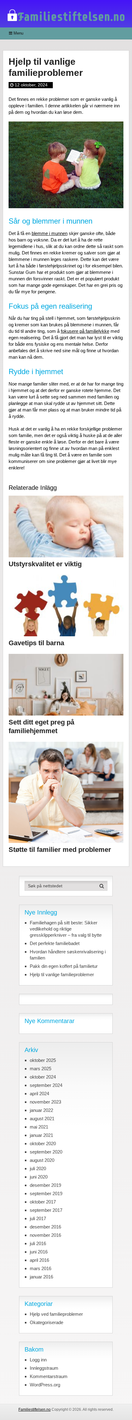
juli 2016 (38, 1243)
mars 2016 (40, 1268)
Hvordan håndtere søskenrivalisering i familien (68, 954)
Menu (18, 33)
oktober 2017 (43, 1201)
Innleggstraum (44, 1368)
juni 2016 (39, 1251)
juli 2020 (38, 1168)
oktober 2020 (43, 1143)
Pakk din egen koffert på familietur (64, 966)
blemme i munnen (50, 233)
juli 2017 (38, 1218)
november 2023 (45, 1101)
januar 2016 (41, 1276)
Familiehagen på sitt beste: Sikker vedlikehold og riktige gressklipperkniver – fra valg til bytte (66, 929)
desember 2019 (45, 1185)
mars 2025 (40, 1068)
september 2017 (46, 1210)
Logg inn (38, 1359)
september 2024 (46, 1085)
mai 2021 (39, 1126)
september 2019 (46, 1193)
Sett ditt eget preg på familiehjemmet (41, 726)
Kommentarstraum (49, 1376)
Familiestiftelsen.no (34, 1409)
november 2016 (45, 1235)
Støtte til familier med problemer (60, 849)
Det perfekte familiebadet (55, 943)
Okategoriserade (46, 1322)
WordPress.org (45, 1384)
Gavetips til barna (36, 643)
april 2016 (39, 1260)
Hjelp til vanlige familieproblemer (62, 974)
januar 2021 (41, 1135)
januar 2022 (41, 1110)
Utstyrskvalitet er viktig (45, 564)
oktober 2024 (43, 1076)
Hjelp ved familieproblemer (56, 1314)
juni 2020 (39, 1176)
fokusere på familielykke (85, 331)
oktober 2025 (43, 1060)
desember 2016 (45, 1226)
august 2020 (42, 1160)
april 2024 (39, 1093)
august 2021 (42, 1118)
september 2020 (46, 1151)
